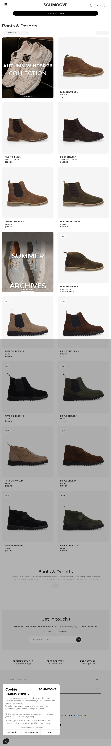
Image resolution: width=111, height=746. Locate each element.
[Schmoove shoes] (55, 4)
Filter (102, 33)
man (50, 631)
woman (63, 631)
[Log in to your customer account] (90, 5)
